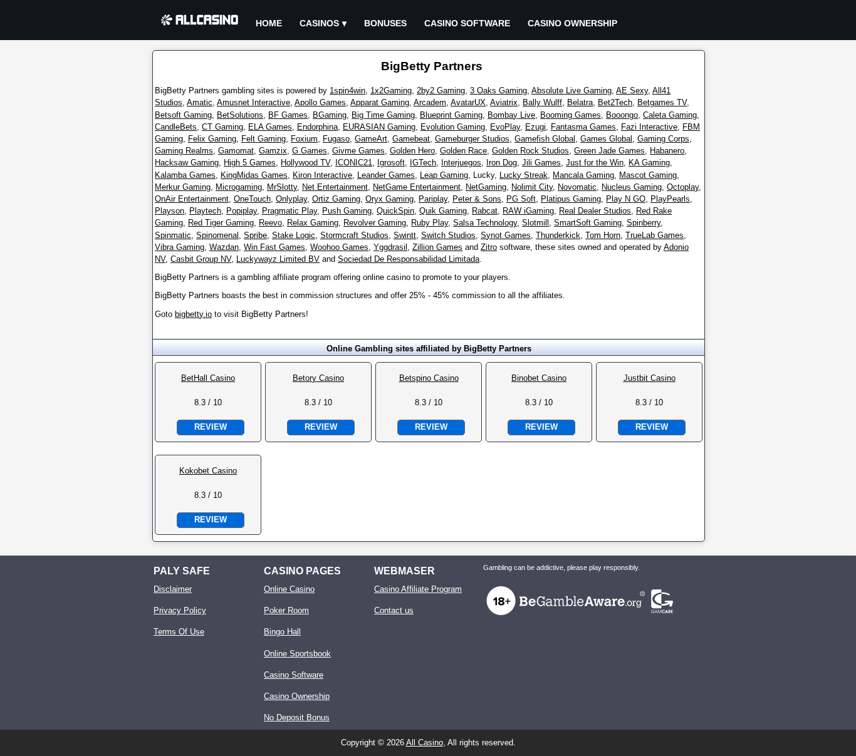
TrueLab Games (654, 235)
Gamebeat (411, 138)
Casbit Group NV (200, 259)
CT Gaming (222, 127)
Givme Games (358, 150)
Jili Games (541, 162)
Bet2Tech (615, 102)
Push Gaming (347, 210)
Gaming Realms (184, 150)
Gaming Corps (663, 138)
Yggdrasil (390, 247)
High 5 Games (250, 162)
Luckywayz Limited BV (278, 259)
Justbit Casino (650, 378)
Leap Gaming (444, 175)
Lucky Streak (523, 175)
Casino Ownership (572, 23)
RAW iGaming (528, 210)
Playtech (205, 210)
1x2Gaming (391, 90)
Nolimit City (532, 187)
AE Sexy (632, 90)
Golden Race (463, 150)
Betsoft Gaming (183, 115)
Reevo (270, 222)
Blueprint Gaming (451, 115)
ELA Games (270, 127)
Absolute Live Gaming (571, 90)
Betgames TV (662, 102)
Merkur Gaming (183, 187)
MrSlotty (282, 187)
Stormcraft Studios (354, 235)
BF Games (288, 115)
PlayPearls (670, 199)
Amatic (199, 102)
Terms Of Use (179, 631)
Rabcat (485, 210)
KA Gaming (649, 162)
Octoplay (683, 187)
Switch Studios (448, 235)
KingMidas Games (254, 175)
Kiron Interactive (322, 175)
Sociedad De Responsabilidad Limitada (408, 259)
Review (210, 427)
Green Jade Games (609, 150)
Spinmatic (173, 235)
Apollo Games (320, 102)
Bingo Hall (282, 631)
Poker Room (286, 610)
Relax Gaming (312, 222)
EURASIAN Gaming (379, 127)
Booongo (622, 115)
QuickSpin (395, 210)
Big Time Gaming (383, 115)
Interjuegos (461, 162)
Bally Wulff (542, 102)
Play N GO (625, 199)
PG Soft (521, 199)
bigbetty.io (193, 314)
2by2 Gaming (441, 90)
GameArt (371, 138)
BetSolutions (240, 115)
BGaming (330, 115)
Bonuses (385, 23)
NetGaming (486, 187)
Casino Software (467, 23)
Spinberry (643, 222)
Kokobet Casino (208, 470)
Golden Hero (412, 150)
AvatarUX (468, 102)
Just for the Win (595, 162)
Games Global (606, 138)
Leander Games (386, 175)
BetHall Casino (208, 378)
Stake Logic (293, 235)
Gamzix (273, 150)
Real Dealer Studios (595, 210)
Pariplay (433, 199)
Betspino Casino (429, 378)
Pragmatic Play (289, 210)
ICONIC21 (353, 162)
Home (269, 23)
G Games (309, 150)
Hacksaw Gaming (187, 162)
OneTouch (252, 199)
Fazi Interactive (649, 127)
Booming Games (570, 115)
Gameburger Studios (472, 138)
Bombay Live (511, 115)
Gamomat (236, 150)
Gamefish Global (544, 138)
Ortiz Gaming (336, 199)
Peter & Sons (476, 199)
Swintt (405, 235)
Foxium (304, 138)
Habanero (667, 150)
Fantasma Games (583, 127)
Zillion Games (437, 247)
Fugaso (336, 138)
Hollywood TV (305, 162)
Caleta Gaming (670, 115)
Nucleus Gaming (632, 187)
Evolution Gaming (452, 127)
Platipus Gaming (571, 199)
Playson (169, 210)
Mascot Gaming (648, 175)
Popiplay (241, 210)
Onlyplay (291, 199)
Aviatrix (504, 102)
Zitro (489, 247)
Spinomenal (217, 235)
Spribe (255, 235)
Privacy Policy (180, 610)
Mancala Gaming (583, 175)
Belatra (580, 102)
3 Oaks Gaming (498, 90)
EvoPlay (505, 127)
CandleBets (176, 127)
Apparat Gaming (379, 102)
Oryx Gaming (389, 199)
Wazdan (224, 247)
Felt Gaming (263, 138)
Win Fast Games (274, 247)
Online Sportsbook (297, 653)
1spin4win (347, 90)
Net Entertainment (335, 187)
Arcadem (430, 102)
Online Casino (289, 589)
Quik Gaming (443, 210)
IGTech (423, 162)
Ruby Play (429, 222)
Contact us (394, 610)
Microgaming (239, 187)
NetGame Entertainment (417, 187)
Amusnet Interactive (253, 102)
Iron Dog (501, 162)
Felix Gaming (212, 138)
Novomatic (577, 187)
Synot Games (506, 235)
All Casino (424, 742)
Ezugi (535, 127)
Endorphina (317, 127)
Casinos (319, 23)
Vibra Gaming (179, 247)
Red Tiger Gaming (221, 222)
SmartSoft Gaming (588, 222)
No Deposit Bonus (297, 717)
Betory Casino (318, 378)
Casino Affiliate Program (418, 589)
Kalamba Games (185, 175)
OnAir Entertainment (192, 199)
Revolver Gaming (374, 222)
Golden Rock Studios (530, 150)
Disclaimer (173, 589)
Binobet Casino (538, 378)
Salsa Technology (485, 222)
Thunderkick (558, 235)
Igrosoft (391, 162)
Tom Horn (602, 235)
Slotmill (535, 222)
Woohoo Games (339, 247)
